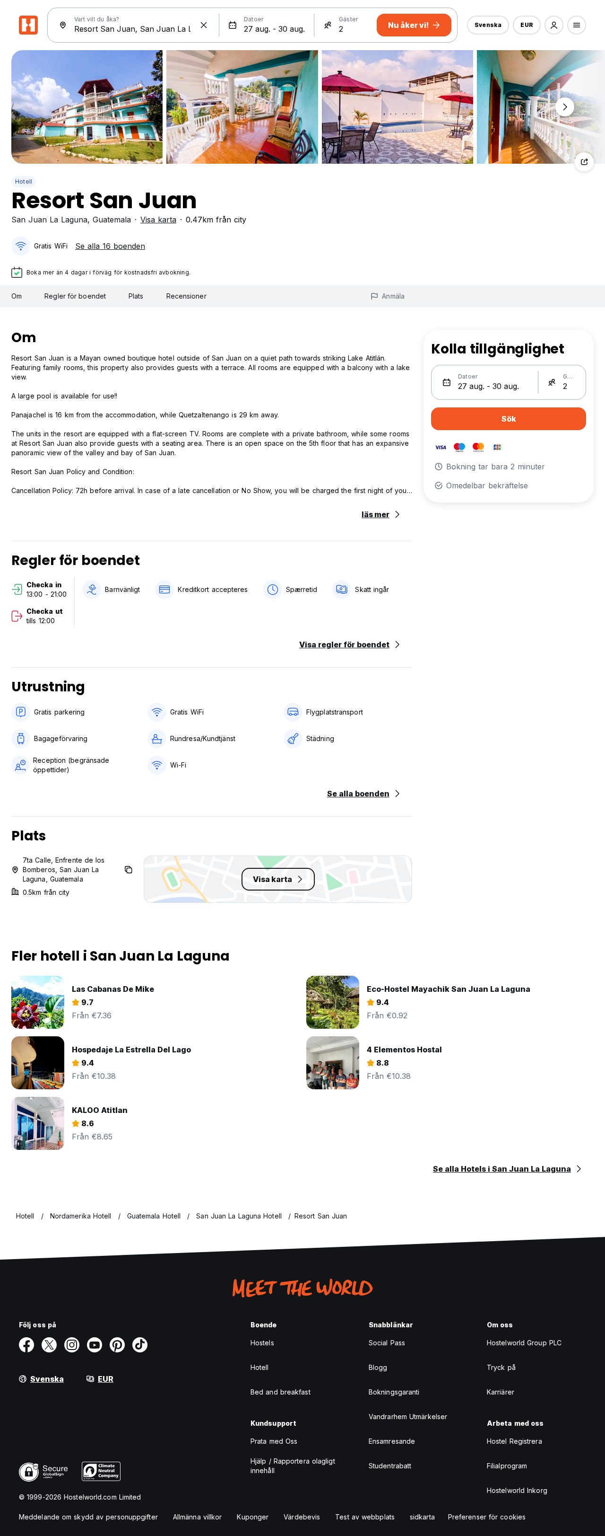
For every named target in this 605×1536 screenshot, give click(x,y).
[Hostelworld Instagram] (71, 1344)
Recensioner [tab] (186, 296)
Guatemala (112, 219)
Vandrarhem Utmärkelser (408, 1416)
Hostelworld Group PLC (524, 1343)
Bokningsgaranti (394, 1392)
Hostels (262, 1343)
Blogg (378, 1367)
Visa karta (158, 219)
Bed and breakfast (281, 1392)
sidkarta (422, 1517)
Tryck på (501, 1367)
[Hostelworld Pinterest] (117, 1344)
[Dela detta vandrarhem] (584, 161)
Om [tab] (16, 296)
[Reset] (203, 25)
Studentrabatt (390, 1466)
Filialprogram (507, 1466)
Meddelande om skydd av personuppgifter (88, 1517)
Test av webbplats (365, 1517)
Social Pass (387, 1343)
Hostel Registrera (514, 1441)
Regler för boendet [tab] (75, 296)
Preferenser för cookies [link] (487, 1517)
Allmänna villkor (197, 1517)
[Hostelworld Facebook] (26, 1344)
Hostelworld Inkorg (517, 1490)
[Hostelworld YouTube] (94, 1344)
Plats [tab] (136, 296)
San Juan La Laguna (49, 219)
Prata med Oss (274, 1441)
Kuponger (252, 1517)
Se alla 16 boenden (110, 246)
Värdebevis (302, 1517)
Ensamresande (392, 1441)
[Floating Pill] (564, 106)
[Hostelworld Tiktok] (139, 1344)
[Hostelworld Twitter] (49, 1344)
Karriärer (500, 1392)
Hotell (23, 181)
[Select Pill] (553, 25)
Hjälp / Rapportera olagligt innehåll (293, 1465)
